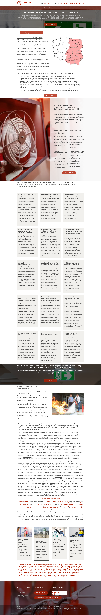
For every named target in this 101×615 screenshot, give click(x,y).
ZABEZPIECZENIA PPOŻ (60, 8)
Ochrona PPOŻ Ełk (23, 501)
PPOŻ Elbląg (69, 172)
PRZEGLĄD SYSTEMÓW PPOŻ (41, 8)
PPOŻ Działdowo (30, 507)
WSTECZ (19, 33)
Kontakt (50, 380)
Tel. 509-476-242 (51, 24)
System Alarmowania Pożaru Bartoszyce (71, 504)
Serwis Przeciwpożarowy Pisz (51, 507)
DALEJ (27, 33)
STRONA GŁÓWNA (23, 8)
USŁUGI (73, 8)
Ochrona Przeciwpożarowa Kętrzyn (44, 504)
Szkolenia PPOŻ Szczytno (36, 506)
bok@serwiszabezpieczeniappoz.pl (72, 3)
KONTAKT (80, 8)
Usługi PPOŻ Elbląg (76, 507)
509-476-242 (47, 3)
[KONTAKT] (50, 377)
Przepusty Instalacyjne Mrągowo (72, 506)
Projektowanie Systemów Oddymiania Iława (56, 501)
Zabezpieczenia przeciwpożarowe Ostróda (34, 502)
